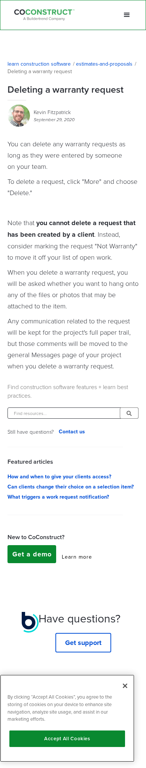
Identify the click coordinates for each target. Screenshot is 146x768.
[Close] (125, 686)
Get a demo (32, 554)
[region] (67, 718)
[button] (127, 15)
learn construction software (39, 64)
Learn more (77, 557)
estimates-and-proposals (104, 64)
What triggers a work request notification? (58, 497)
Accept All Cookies (67, 738)
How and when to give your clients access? (59, 477)
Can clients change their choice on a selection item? (70, 487)
